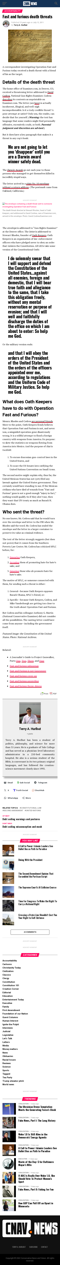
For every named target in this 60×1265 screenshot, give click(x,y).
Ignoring (14, 571)
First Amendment (11, 1010)
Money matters (10, 1049)
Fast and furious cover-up (23, 675)
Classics (6, 975)
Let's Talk (7, 1038)
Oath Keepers (39, 235)
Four (41, 660)
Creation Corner (10, 989)
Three (30, 660)
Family (5, 1007)
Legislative (7, 1035)
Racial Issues (9, 1060)
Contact (44, 1247)
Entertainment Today (13, 999)
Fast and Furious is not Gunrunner (28, 670)
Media (5, 1045)
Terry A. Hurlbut (20, 25)
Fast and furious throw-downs (26, 686)
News (5, 1053)
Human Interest (10, 1021)
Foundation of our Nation (15, 1014)
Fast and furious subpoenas (24, 665)
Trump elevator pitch (13, 1081)
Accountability (9, 960)
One (18, 660)
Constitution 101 (10, 985)
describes (7, 99)
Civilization (8, 971)
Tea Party (7, 1077)
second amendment (13, 811)
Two (24, 660)
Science (6, 1067)
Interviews (7, 1028)
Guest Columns (10, 1017)
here (37, 103)
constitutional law (31, 808)
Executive (7, 1003)
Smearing (15, 557)
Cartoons (7, 964)
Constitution (8, 982)
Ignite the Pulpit (10, 1024)
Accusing (14, 562)
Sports (5, 1070)
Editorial (6, 992)
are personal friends (42, 421)
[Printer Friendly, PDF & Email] (48, 693)
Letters (6, 1042)
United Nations (33, 811)
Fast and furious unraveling (24, 681)
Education (7, 996)
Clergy (5, 978)
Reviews (6, 1063)
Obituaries (7, 1056)
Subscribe (33, 1247)
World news (8, 1084)
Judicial (6, 1031)
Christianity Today (11, 968)
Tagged (6, 1074)
